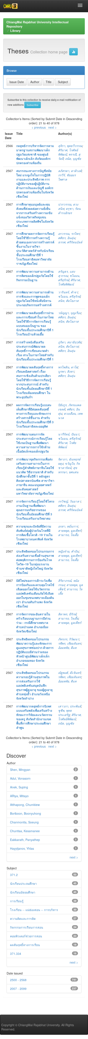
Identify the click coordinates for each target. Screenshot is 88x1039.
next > (52, 127)
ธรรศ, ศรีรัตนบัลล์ (70, 242)
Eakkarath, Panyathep (25, 840)
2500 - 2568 (18, 980)
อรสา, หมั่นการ (68, 526)
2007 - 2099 (18, 988)
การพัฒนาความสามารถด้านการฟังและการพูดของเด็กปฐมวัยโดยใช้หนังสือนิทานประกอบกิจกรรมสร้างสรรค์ (35, 298)
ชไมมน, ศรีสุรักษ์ (69, 296)
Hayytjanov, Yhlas (22, 848)
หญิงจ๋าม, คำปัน (68, 551)
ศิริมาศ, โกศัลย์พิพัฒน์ (70, 717)
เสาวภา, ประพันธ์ (69, 706)
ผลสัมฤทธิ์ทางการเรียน (25, 945)
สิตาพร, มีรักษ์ (67, 614)
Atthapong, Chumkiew (25, 804)
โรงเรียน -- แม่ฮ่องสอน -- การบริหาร (34, 910)
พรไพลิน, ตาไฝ (68, 367)
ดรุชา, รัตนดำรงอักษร (69, 210)
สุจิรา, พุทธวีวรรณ (70, 146)
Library (15, 30)
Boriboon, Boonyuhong (25, 813)
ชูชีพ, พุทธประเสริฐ (65, 712)
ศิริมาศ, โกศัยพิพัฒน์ (69, 282)
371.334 (15, 953)
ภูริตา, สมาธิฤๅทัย (69, 342)
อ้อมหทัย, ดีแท (67, 647)
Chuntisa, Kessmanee (25, 831)
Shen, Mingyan (20, 769)
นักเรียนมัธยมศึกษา (22, 892)
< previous (39, 127)
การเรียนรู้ (16, 901)
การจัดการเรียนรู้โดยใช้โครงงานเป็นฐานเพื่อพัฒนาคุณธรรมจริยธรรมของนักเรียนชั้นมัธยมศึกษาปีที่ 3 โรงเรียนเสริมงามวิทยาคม (35, 509)
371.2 (14, 875)
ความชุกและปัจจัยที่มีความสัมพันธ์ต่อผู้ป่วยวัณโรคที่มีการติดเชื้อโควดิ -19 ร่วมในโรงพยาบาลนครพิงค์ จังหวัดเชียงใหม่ (34, 534)
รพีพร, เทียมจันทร (69, 643)
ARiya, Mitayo (19, 796)
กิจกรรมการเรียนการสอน (26, 927)
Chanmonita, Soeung (24, 822)
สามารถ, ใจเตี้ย (68, 535)
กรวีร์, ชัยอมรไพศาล (67, 177)
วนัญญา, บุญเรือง (69, 313)
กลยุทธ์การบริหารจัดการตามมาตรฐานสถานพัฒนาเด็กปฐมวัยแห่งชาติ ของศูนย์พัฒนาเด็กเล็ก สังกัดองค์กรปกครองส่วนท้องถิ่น (35, 154)
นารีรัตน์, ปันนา (68, 434)
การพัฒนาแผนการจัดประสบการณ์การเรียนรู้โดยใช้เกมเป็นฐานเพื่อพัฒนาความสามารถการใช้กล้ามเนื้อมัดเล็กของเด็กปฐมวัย (34, 442)
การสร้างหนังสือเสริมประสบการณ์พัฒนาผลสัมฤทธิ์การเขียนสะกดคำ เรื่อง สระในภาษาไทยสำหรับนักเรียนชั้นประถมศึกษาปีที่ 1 (35, 350)
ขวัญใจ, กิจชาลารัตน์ (69, 465)
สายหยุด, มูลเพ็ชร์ (69, 530)
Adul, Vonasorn (20, 778)
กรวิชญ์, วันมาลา (69, 501)
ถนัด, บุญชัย (73, 158)
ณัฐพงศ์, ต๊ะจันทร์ (69, 672)
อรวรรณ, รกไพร (69, 233)
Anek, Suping (19, 787)
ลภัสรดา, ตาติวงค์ (70, 171)
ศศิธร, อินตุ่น (66, 238)
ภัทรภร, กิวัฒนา (68, 639)
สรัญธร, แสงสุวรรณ (66, 273)
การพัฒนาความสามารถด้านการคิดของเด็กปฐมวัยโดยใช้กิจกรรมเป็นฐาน (35, 275)
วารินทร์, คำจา (68, 292)
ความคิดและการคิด (23, 918)
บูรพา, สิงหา (66, 371)
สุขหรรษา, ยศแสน (68, 470)
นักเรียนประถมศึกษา (23, 883)
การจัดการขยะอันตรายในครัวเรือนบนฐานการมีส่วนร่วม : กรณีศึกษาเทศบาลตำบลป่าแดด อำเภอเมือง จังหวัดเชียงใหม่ (33, 622)
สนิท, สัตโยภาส (68, 300)
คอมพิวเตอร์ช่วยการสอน (26, 936)
